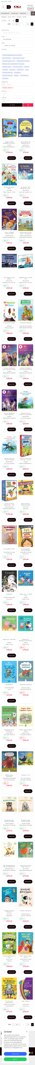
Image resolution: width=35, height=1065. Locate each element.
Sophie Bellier (9, 733)
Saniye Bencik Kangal (9, 552)
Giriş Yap (30, 5)
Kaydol (30, 8)
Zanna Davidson (9, 507)
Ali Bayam (9, 326)
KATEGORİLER (5, 13)
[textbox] (17, 52)
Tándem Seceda (9, 823)
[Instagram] (32, 1053)
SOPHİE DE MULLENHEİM (9, 778)
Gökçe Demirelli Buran (25, 235)
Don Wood (25, 868)
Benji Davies (9, 280)
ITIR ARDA (9, 190)
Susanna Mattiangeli (9, 597)
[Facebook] (29, 1053)
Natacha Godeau (25, 687)
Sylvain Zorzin (25, 733)
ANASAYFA (23, 13)
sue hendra (26, 507)
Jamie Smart (9, 959)
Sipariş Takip (4, 1)
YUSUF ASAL (26, 1004)
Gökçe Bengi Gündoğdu (26, 326)
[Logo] (17, 7)
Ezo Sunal (9, 914)
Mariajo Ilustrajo (25, 914)
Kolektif (9, 145)
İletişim (10, 1)
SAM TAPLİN (26, 190)
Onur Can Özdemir (25, 778)
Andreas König (9, 235)
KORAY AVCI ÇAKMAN (9, 1004)
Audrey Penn (25, 145)
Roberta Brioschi (9, 868)
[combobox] (17, 52)
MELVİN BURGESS (9, 687)
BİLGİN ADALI (25, 416)
